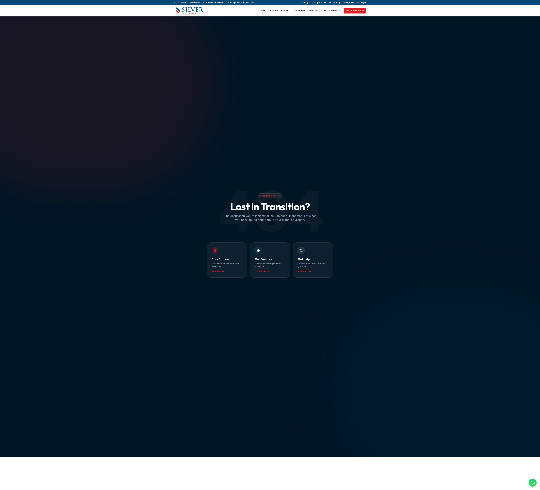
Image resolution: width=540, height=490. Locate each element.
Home (263, 10)
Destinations (299, 10)
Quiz (323, 10)
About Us (273, 10)
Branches (313, 10)
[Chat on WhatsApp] (533, 483)
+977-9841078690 (215, 2)
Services (285, 10)
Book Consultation (355, 10)
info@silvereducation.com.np (243, 2)
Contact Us (334, 10)
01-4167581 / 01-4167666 (188, 2)
